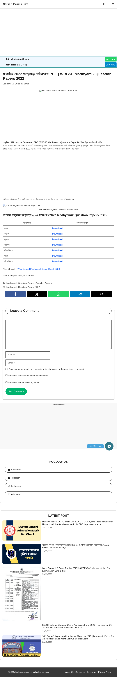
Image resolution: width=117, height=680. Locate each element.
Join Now (110, 59)
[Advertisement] (58, 33)
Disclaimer (91, 672)
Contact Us (80, 672)
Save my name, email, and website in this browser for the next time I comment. (47, 369)
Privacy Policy (104, 672)
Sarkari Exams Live (15, 4)
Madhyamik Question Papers (20, 283)
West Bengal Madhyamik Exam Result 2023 (39, 269)
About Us (69, 672)
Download (57, 228)
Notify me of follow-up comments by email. (28, 375)
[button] (104, 4)
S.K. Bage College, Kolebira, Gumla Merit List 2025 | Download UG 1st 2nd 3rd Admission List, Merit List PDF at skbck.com (78, 637)
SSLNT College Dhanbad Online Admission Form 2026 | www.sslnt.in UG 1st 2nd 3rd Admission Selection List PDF (77, 626)
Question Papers (43, 283)
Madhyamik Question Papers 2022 (23, 287)
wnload (59, 261)
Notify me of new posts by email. (23, 382)
